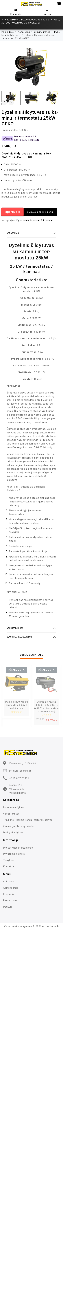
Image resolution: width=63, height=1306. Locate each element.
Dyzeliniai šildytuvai (28, 220)
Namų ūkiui (24, 32)
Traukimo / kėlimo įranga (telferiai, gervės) (28, 819)
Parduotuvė (10, 900)
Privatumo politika (14, 853)
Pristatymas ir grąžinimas (18, 847)
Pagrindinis (15, 14)
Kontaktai (9, 866)
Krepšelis (8, 894)
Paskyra (8, 906)
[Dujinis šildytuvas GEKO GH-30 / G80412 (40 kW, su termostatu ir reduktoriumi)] (46, 683)
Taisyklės (8, 860)
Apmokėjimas (11, 887)
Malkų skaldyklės (13, 832)
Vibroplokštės (11, 813)
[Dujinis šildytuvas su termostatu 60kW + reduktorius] (16, 683)
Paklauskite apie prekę (40, 212)
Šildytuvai (47, 220)
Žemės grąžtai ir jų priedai (18, 826)
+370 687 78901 (19, 778)
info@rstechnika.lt (20, 770)
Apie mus (8, 881)
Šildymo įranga (42, 32)
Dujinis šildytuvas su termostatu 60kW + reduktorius (16, 705)
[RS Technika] (31, 4)
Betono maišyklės (13, 807)
